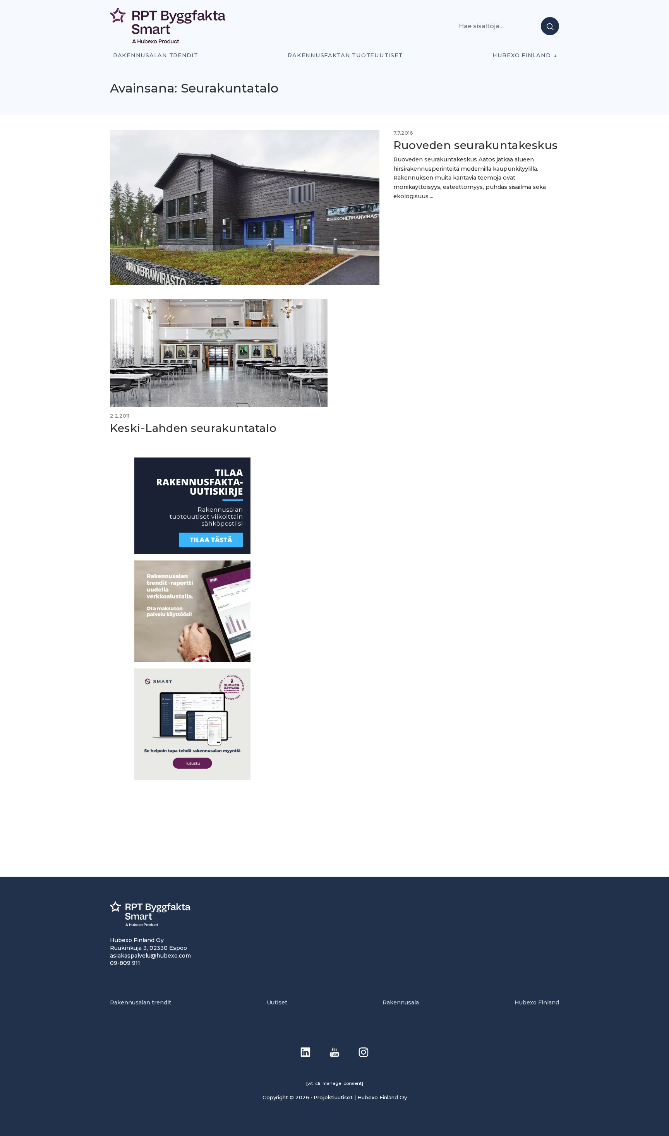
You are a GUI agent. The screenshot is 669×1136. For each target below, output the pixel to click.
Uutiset (277, 1002)
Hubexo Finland (521, 55)
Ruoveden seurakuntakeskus (475, 145)
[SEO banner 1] (192, 777)
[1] (192, 552)
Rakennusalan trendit (155, 55)
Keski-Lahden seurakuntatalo (193, 428)
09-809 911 (125, 963)
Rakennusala (401, 1002)
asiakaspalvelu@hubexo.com (150, 955)
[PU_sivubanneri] (192, 660)
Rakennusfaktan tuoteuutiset (345, 55)
